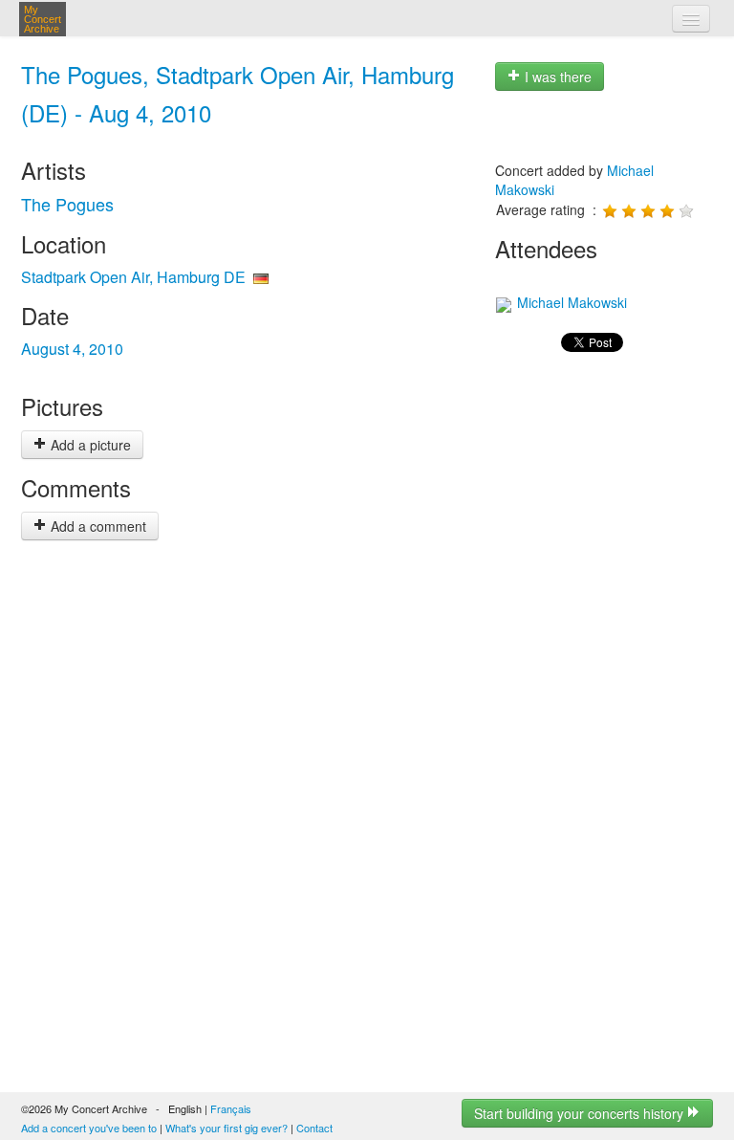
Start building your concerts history (580, 1113)
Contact (314, 1127)
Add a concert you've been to (89, 1127)
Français (230, 1108)
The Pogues (67, 203)
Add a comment (96, 526)
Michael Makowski (570, 302)
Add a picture (89, 444)
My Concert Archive (42, 19)
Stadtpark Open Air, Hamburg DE (133, 277)
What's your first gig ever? (226, 1127)
